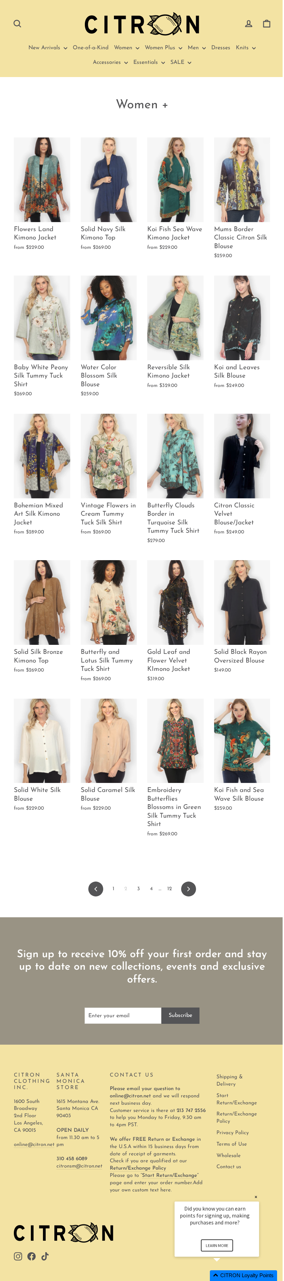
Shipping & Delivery (229, 1080)
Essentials (146, 62)
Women (124, 48)
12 (169, 889)
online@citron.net (34, 1144)
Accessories (108, 62)
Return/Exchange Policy (236, 1118)
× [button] (256, 1197)
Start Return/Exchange (236, 1099)
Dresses (220, 48)
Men (194, 48)
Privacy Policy (232, 1133)
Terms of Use (231, 1144)
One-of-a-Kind (90, 48)
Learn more (217, 1245)
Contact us (228, 1167)
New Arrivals (45, 48)
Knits (243, 48)
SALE (178, 62)
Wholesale (228, 1155)
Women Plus (161, 48)
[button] (225, 1275)
